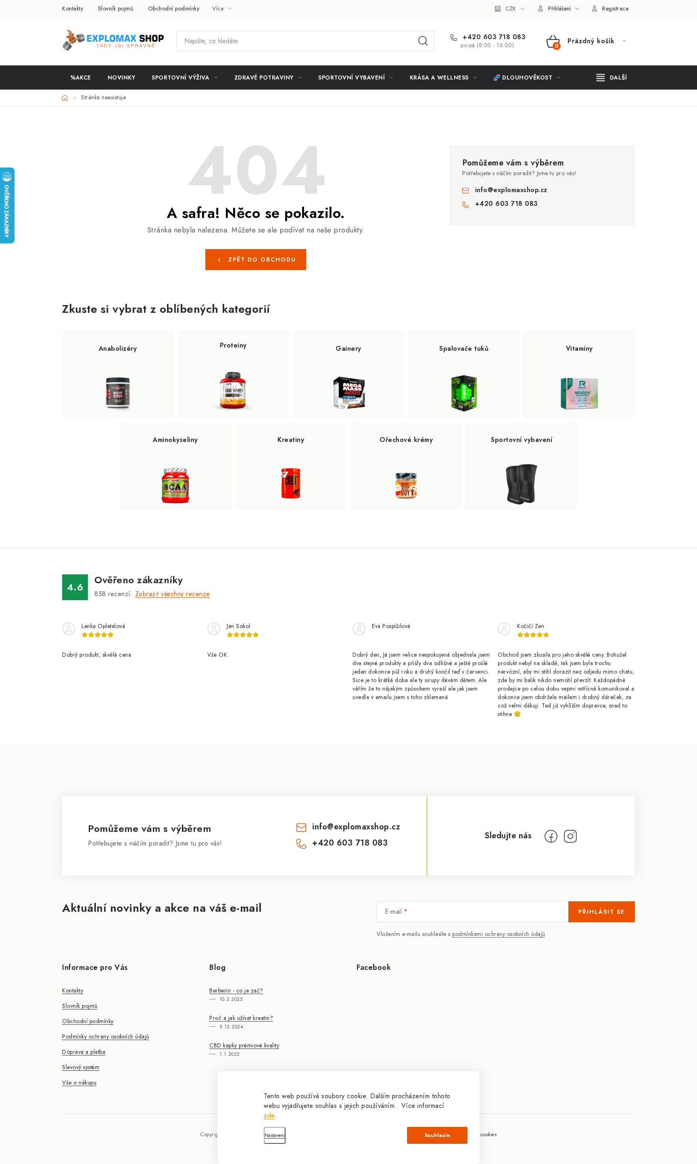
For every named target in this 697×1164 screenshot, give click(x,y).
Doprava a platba (83, 1052)
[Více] (611, 77)
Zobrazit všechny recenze (172, 594)
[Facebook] (551, 836)
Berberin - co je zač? (236, 990)
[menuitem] (80, 77)
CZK (511, 8)
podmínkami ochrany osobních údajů (498, 934)
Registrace (615, 8)
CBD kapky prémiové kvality (244, 1045)
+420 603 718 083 (493, 37)
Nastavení (275, 1135)
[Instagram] (570, 836)
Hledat (423, 41)
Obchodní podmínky (174, 8)
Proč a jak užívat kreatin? (241, 1018)
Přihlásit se (601, 912)
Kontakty (72, 8)
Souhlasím (437, 1135)
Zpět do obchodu (262, 259)
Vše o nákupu (79, 1082)
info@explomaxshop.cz (511, 190)
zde (269, 1115)
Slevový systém (80, 1067)
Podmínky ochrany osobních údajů (105, 1036)
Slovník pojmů (116, 8)
